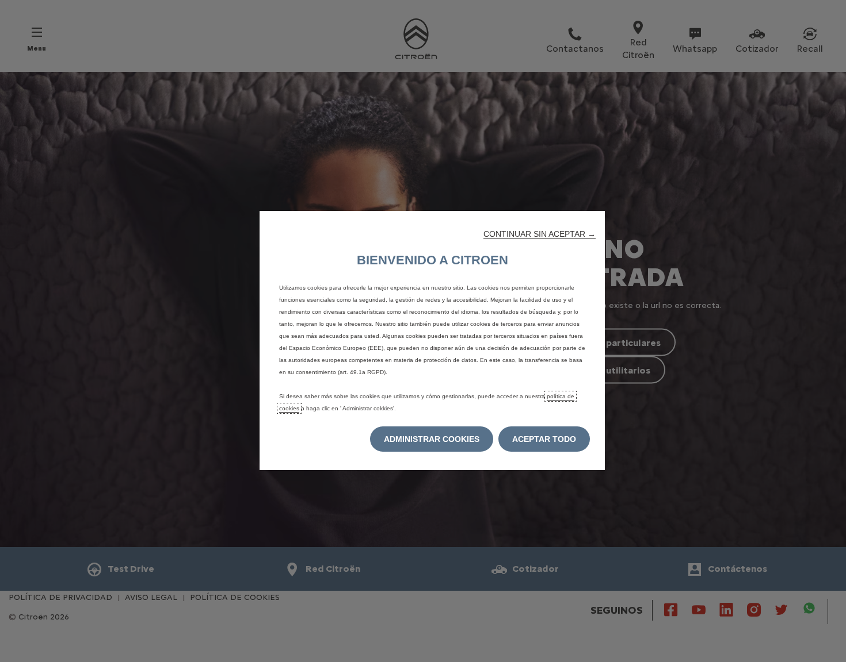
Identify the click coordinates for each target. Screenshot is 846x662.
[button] (539, 233)
